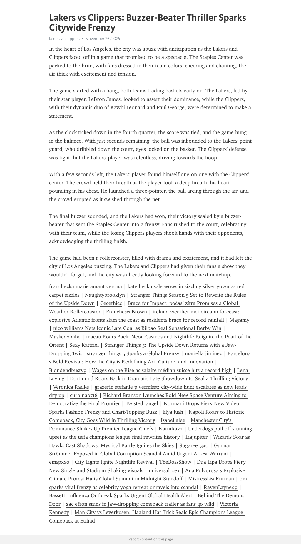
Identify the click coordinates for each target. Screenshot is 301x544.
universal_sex (164, 470)
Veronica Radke (71, 387)
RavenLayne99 (221, 487)
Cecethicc (111, 303)
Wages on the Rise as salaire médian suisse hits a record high (162, 370)
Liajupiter (196, 437)
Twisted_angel (142, 403)
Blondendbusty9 (67, 370)
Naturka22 (171, 428)
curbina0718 (84, 395)
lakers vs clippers (64, 38)
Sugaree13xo (193, 445)
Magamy (239, 320)
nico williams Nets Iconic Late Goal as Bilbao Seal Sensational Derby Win (137, 328)
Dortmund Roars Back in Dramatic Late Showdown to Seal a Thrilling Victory (159, 378)
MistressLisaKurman (211, 478)
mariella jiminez (203, 353)
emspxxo (59, 462)
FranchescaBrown (126, 311)
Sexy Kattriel (84, 345)
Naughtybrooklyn (105, 295)
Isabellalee (173, 420)
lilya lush (173, 412)
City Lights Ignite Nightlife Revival (114, 462)
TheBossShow (175, 462)
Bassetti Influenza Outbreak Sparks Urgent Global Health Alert (120, 495)
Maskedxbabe (65, 336)
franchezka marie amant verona (85, 286)
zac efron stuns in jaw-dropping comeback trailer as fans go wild (140, 504)
